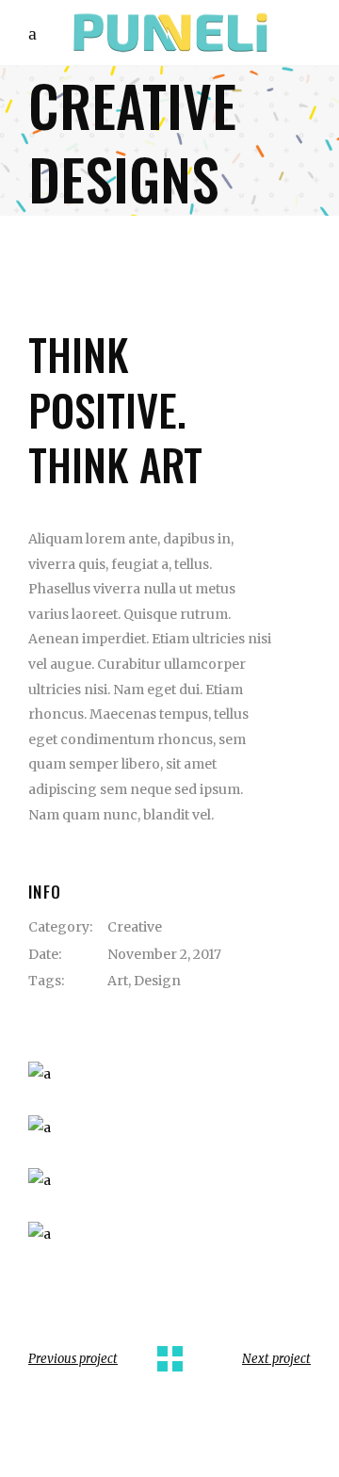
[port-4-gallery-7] (169, 1180)
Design (157, 980)
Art (117, 980)
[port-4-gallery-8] (169, 1234)
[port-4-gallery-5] (169, 1074)
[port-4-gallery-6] (169, 1128)
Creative (134, 926)
